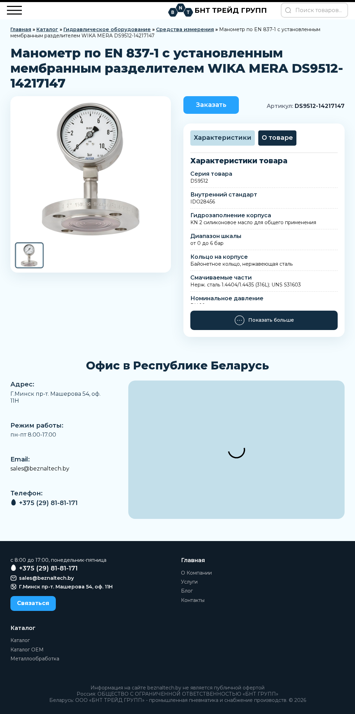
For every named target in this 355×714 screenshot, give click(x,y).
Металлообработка (34, 659)
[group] (90, 169)
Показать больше (271, 320)
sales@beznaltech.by (39, 468)
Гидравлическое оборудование (107, 29)
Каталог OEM (27, 650)
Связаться (33, 603)
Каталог (47, 29)
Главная (20, 29)
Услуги (189, 582)
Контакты (193, 600)
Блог (187, 591)
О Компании (196, 573)
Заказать (211, 105)
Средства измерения (185, 29)
